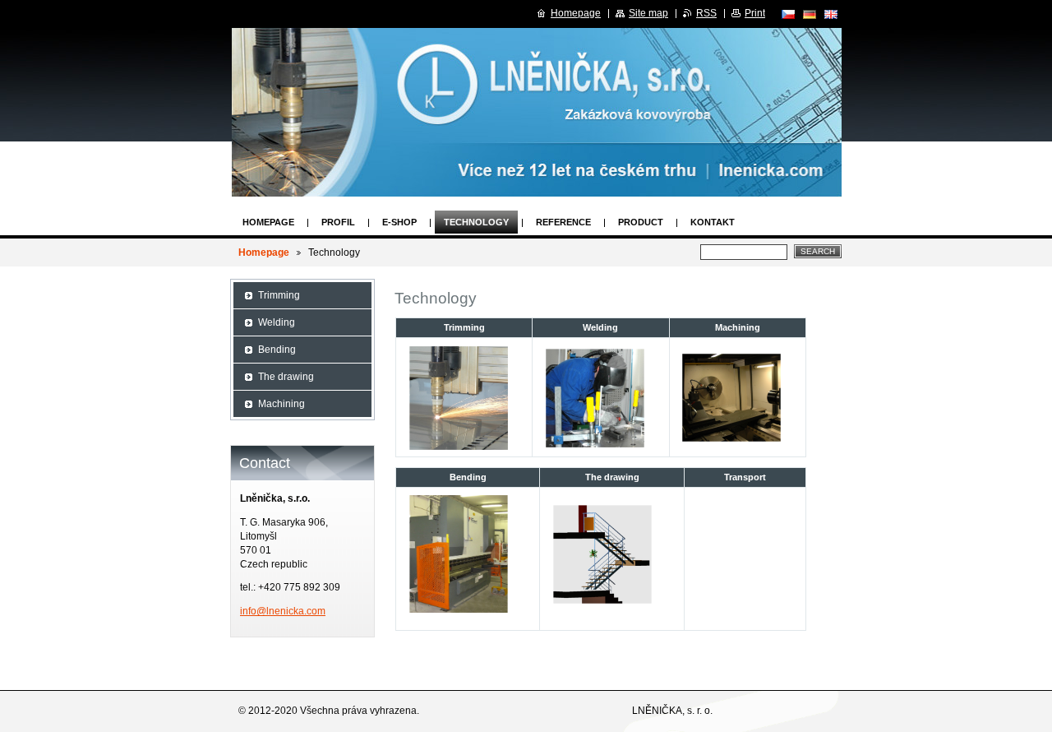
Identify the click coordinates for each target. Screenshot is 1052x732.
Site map (648, 13)
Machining (281, 404)
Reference (563, 222)
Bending (277, 349)
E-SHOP (399, 222)
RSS (706, 13)
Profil (338, 222)
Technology (476, 222)
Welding (276, 322)
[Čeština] (788, 14)
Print (755, 13)
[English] (830, 14)
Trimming (279, 295)
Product (640, 222)
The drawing (286, 376)
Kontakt (712, 222)
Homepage (268, 222)
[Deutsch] (809, 14)
